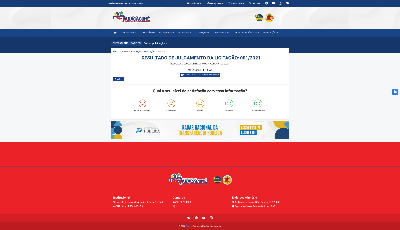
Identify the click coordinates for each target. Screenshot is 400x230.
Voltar (119, 79)
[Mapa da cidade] (200, 153)
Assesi (189, 226)
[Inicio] (115, 33)
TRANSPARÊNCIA (221, 32)
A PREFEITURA (128, 32)
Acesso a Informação (131, 51)
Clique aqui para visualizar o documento (201, 75)
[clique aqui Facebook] (196, 218)
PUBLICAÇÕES (270, 32)
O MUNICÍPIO (147, 32)
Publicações (149, 51)
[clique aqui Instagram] (211, 218)
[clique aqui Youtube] (204, 218)
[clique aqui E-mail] (189, 218)
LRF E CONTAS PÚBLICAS (246, 32)
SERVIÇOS (203, 32)
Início (115, 51)
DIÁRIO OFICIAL (185, 32)
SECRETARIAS (165, 32)
